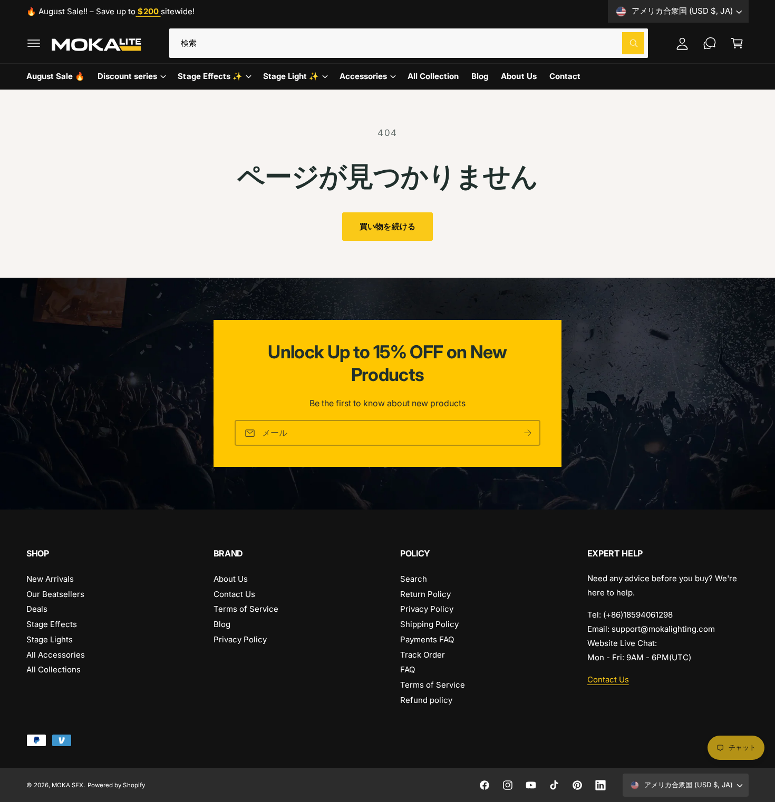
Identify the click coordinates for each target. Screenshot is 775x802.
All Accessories (55, 655)
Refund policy (426, 700)
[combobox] (408, 43)
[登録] (527, 433)
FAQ (407, 669)
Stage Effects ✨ (210, 76)
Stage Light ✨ (291, 76)
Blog (222, 624)
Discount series (127, 76)
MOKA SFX (67, 785)
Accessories (363, 76)
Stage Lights (49, 639)
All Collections (53, 669)
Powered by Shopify (116, 785)
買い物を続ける (387, 226)
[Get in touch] (709, 43)
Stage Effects (51, 624)
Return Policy (425, 594)
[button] (33, 43)
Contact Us (234, 594)
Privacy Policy (240, 639)
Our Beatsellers (55, 594)
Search (413, 579)
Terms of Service (246, 609)
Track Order (422, 655)
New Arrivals (50, 579)
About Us (231, 579)
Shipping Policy (429, 624)
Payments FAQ (427, 639)
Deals (36, 609)
